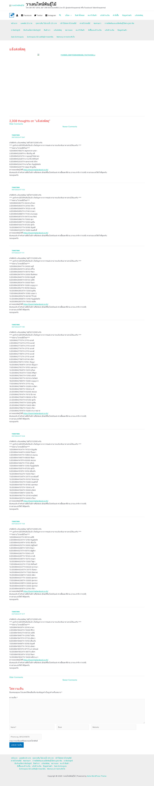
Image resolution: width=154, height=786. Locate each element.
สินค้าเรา (47, 30)
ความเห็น (13, 697)
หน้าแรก (14, 23)
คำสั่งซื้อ (116, 15)
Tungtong (16, 135)
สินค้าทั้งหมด (79, 15)
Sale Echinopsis (17, 37)
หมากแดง (68, 30)
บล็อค (67, 15)
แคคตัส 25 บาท (26, 23)
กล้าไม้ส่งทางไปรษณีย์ (68, 23)
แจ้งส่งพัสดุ (139, 15)
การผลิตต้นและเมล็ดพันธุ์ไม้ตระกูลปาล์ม (119, 23)
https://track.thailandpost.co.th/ (35, 170)
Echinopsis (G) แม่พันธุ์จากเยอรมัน (40, 37)
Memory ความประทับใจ (66, 37)
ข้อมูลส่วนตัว (127, 15)
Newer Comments (70, 127)
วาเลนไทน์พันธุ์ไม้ (41, 4)
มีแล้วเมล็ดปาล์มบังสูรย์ (31, 30)
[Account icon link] (17, 15)
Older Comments (16, 124)
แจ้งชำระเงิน (104, 15)
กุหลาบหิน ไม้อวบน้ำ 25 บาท (46, 23)
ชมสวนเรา (97, 23)
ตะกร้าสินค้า (92, 15)
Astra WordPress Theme (96, 776)
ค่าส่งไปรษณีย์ (85, 23)
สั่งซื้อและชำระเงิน (94, 30)
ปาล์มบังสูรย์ (15, 30)
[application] (70, 15)
